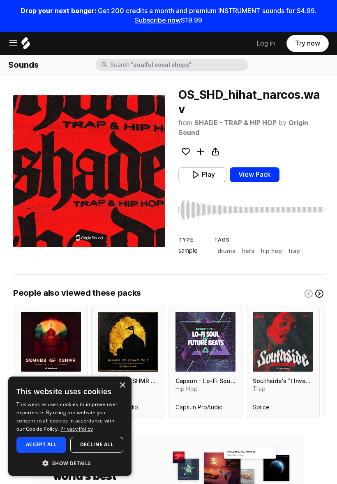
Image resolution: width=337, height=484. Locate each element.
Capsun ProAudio (199, 409)
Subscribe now (158, 20)
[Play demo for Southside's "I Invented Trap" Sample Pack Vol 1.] (283, 342)
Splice (261, 409)
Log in (265, 43)
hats (248, 251)
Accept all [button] (41, 444)
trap (294, 251)
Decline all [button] (96, 444)
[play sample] (251, 209)
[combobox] (178, 65)
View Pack (254, 174)
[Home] (25, 45)
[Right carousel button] (319, 293)
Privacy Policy (76, 428)
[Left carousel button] (308, 293)
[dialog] (70, 426)
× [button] (122, 385)
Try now (307, 43)
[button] (69, 463)
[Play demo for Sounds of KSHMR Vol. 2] (128, 342)
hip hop (271, 251)
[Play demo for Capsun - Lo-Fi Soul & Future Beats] (205, 342)
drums (226, 251)
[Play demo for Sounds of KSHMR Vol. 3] (51, 342)
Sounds (23, 65)
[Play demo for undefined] (89, 171)
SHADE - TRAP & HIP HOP (235, 123)
